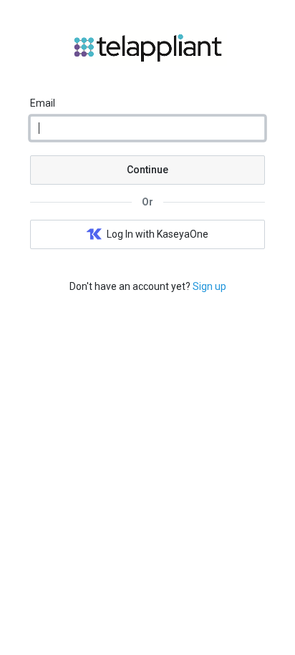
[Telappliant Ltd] (148, 62)
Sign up (209, 286)
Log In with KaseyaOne (157, 234)
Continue (147, 169)
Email (42, 103)
